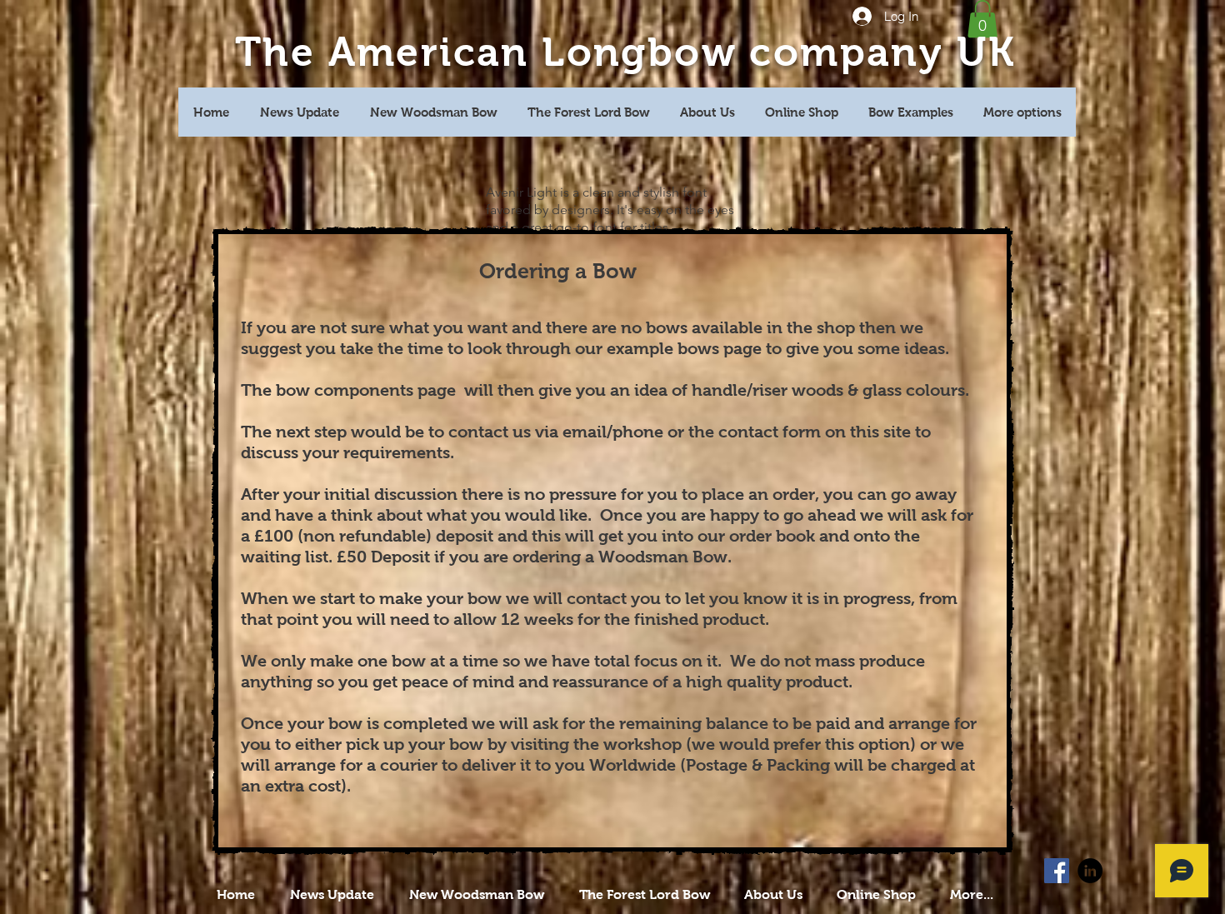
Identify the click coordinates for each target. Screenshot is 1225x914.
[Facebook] (1056, 870)
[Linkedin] (1090, 870)
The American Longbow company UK (625, 52)
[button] (982, 18)
